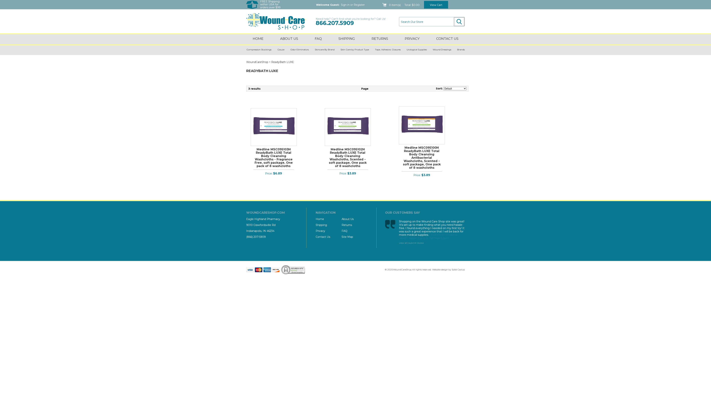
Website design (440, 269)
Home (258, 39)
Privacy (412, 39)
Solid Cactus (458, 269)
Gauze (280, 49)
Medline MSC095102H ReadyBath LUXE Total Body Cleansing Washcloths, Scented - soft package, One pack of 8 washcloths (348, 158)
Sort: (439, 88)
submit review (416, 242)
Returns (380, 39)
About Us (289, 39)
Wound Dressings (442, 49)
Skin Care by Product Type (355, 49)
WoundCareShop (257, 62)
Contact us (447, 39)
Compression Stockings (258, 49)
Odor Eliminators (299, 49)
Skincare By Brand (325, 49)
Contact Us (323, 237)
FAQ (318, 39)
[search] (459, 21)
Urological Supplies (417, 49)
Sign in (345, 5)
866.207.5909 (335, 23)
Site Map (347, 237)
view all (403, 242)
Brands (461, 49)
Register (359, 5)
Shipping (346, 39)
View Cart (436, 5)
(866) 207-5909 (256, 237)
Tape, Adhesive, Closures (388, 49)
